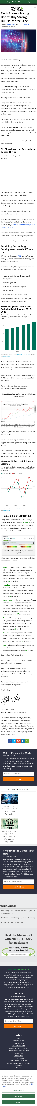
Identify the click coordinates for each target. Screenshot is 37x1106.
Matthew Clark (10, 24)
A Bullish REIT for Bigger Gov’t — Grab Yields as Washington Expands (9, 836)
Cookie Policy (18, 1056)
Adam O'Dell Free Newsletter (18, 1048)
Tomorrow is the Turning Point (12, 922)
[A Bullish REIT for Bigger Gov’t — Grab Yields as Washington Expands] (9, 824)
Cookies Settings (18, 1090)
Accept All (18, 1102)
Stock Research (18, 1043)
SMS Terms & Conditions (18, 1061)
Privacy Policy (18, 1053)
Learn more (25, 987)
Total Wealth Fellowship (22, 2)
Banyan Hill (10, 2)
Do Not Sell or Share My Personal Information (18, 1064)
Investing (26, 24)
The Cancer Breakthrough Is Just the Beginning (18, 918)
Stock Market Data (18, 1046)
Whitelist (18, 1068)
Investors (4, 241)
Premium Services (18, 1041)
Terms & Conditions (18, 1058)
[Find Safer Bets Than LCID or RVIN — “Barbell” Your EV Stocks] (9, 799)
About (19, 1038)
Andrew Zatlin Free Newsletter (18, 1051)
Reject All (18, 1096)
